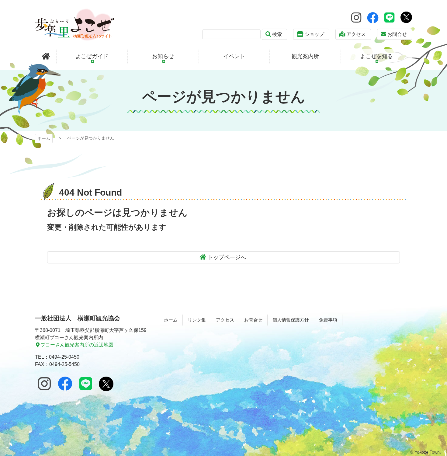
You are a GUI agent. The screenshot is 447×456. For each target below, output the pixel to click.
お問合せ (397, 34)
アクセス (356, 34)
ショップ (314, 34)
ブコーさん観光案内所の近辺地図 (76, 344)
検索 (277, 34)
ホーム (43, 138)
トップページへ (227, 257)
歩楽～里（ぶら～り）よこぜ (74, 24)
